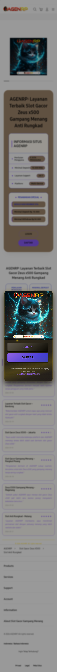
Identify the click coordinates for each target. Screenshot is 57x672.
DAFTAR (28, 357)
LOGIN (28, 346)
